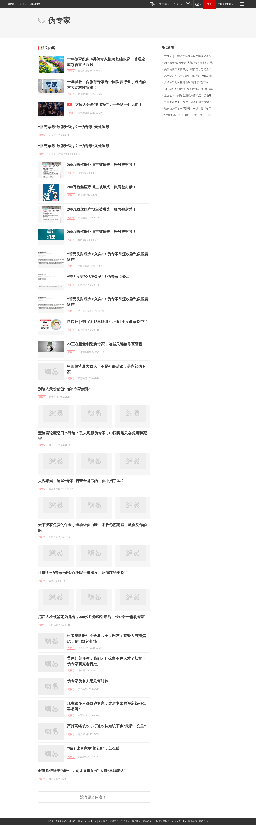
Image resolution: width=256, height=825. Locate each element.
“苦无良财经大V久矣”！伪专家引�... (98, 276)
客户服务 (136, 821)
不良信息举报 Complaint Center (170, 821)
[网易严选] (177, 4)
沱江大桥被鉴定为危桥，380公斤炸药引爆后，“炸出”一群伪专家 (91, 617)
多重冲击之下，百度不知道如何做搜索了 (187, 102)
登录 (209, 4)
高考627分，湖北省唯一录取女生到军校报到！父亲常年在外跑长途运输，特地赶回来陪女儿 (191, 75)
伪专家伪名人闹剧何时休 (87, 681)
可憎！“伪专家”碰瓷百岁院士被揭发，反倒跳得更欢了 (83, 573)
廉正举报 (192, 821)
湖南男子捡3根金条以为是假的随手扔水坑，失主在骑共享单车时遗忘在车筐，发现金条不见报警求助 (191, 62)
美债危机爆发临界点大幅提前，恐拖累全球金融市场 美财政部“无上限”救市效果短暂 (191, 69)
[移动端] (152, 4)
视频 (71, 113)
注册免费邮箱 (224, 4)
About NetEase (89, 821)
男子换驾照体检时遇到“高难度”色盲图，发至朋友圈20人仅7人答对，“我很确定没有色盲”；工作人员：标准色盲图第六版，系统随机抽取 (191, 82)
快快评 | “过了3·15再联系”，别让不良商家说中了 (107, 322)
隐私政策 (147, 821)
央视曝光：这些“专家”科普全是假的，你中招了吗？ (81, 481)
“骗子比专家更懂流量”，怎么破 (93, 748)
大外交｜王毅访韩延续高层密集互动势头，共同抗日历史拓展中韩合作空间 (191, 56)
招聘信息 (125, 821)
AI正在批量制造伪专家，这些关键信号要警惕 (104, 344)
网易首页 (11, 4)
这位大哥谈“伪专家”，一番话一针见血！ (108, 104)
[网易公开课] (164, 4)
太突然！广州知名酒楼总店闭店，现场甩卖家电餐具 (191, 95)
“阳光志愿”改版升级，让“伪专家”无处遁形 (73, 127)
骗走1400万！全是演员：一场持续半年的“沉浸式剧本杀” (191, 108)
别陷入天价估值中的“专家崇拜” (64, 389)
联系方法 (114, 821)
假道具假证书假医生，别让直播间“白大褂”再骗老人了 (83, 771)
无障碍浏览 (34, 4)
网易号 (71, 71)
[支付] (188, 4)
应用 (21, 4)
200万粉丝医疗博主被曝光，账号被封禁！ (101, 165)
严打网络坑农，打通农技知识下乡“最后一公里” (106, 726)
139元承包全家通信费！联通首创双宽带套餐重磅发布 (191, 89)
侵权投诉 (203, 821)
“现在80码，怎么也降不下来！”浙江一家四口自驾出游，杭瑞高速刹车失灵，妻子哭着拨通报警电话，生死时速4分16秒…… (191, 115)
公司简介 (103, 821)
